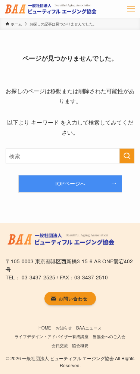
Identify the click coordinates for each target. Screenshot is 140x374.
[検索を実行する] (126, 155)
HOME (44, 328)
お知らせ (64, 328)
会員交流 (60, 345)
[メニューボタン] (131, 9)
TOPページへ (70, 183)
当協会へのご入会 (109, 336)
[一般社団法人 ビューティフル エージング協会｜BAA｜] (51, 9)
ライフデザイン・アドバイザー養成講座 (51, 336)
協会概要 (80, 345)
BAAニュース (89, 328)
